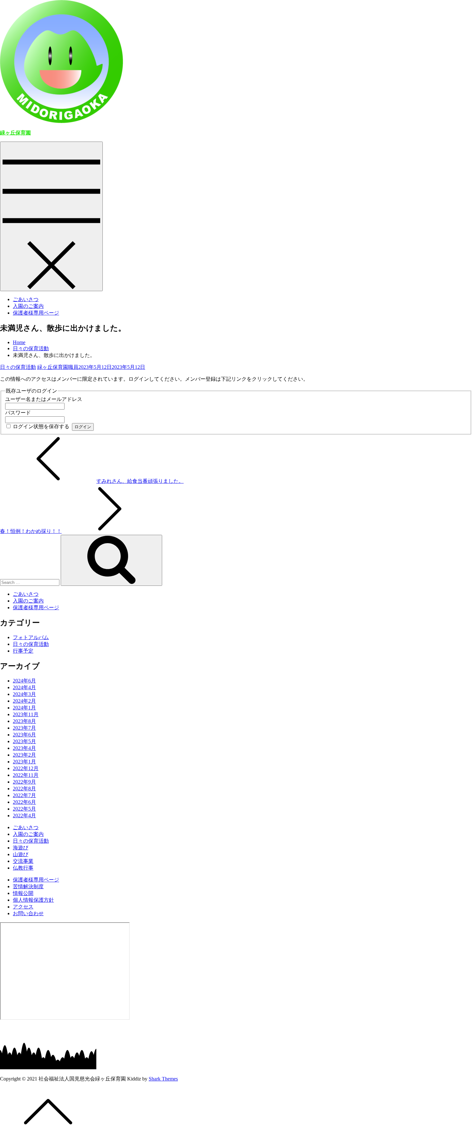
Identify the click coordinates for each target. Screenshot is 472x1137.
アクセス (23, 906)
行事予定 (23, 651)
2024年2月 (24, 701)
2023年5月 (24, 741)
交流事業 (23, 861)
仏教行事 (23, 868)
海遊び (20, 847)
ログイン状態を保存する (41, 426)
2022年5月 (24, 809)
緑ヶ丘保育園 (15, 132)
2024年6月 (24, 680)
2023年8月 (24, 721)
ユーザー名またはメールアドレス (43, 399)
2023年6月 (24, 734)
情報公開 (23, 893)
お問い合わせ (28, 913)
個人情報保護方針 (33, 900)
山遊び (20, 854)
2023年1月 (24, 761)
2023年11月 (26, 714)
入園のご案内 (28, 306)
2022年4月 (24, 815)
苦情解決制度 (28, 886)
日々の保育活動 (18, 367)
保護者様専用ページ (36, 313)
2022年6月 (24, 802)
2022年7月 (24, 795)
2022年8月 (24, 788)
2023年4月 (24, 748)
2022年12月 (26, 768)
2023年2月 (24, 755)
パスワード (18, 412)
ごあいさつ (26, 299)
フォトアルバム (31, 637)
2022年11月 (26, 775)
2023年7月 (24, 728)
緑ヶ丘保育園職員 (57, 367)
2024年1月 (24, 707)
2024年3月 (24, 694)
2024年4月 (24, 687)
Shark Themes (163, 1078)
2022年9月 (24, 782)
